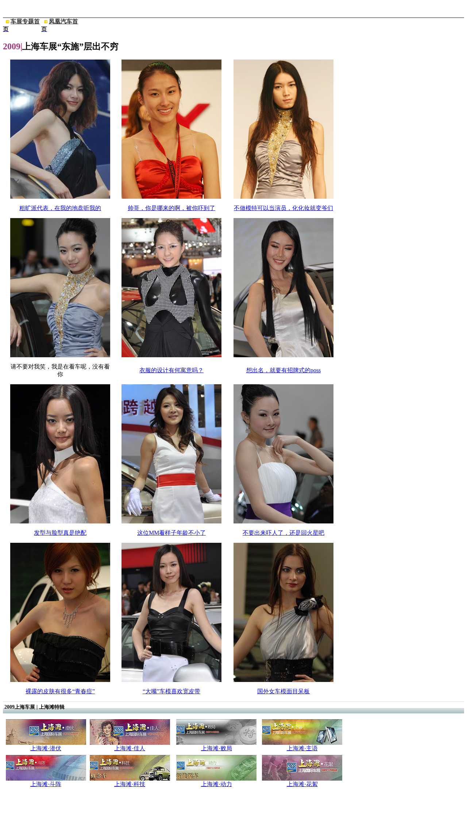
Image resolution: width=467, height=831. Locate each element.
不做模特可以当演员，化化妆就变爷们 (283, 208)
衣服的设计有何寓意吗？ (171, 370)
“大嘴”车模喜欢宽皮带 (171, 691)
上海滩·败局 (216, 748)
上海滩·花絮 (302, 784)
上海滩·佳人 (129, 748)
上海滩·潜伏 (45, 748)
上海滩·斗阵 (45, 784)
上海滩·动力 (216, 784)
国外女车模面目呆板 (283, 691)
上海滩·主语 (302, 748)
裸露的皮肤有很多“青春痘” (60, 691)
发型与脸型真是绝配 (60, 533)
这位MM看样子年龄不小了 (171, 533)
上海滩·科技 (129, 784)
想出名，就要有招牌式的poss (283, 370)
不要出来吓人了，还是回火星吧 (283, 533)
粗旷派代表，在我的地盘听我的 (60, 208)
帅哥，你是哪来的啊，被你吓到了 (171, 208)
